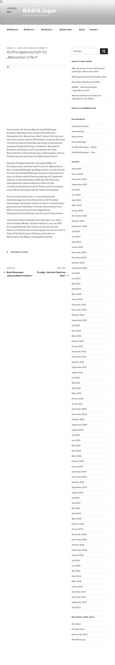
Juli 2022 (76, 325)
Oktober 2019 (78, 482)
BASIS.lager (40, 11)
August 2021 (77, 372)
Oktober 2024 (78, 221)
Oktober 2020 (78, 419)
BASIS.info (29, 29)
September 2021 (79, 367)
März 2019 (76, 519)
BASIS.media (66, 29)
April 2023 (76, 289)
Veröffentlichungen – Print (83, 152)
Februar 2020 (78, 461)
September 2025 (79, 184)
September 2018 (79, 550)
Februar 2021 (78, 398)
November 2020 (79, 414)
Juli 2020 (76, 435)
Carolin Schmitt (38, 48)
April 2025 (76, 200)
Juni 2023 (76, 278)
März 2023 (77, 294)
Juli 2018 (76, 560)
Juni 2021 (76, 377)
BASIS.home (12, 29)
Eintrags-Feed (78, 629)
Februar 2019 (78, 524)
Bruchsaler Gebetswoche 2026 (86, 82)
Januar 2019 (77, 529)
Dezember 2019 (79, 471)
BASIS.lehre (46, 29)
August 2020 (78, 430)
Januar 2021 (77, 404)
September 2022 (79, 320)
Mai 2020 (76, 445)
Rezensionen (77, 136)
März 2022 (76, 336)
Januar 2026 (77, 174)
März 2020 (77, 456)
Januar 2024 (77, 247)
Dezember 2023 (79, 252)
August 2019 (77, 492)
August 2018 (77, 555)
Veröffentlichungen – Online (84, 147)
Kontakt (93, 29)
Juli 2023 (76, 273)
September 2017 (79, 602)
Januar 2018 (77, 586)
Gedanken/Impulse (80, 126)
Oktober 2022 (78, 315)
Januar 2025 (77, 210)
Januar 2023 (77, 299)
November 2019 (79, 477)
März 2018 (76, 581)
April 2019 (76, 513)
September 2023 (79, 268)
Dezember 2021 (79, 351)
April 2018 (76, 576)
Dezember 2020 (79, 409)
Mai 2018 (76, 571)
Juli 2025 (76, 189)
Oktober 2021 (78, 362)
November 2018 (79, 539)
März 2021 (76, 393)
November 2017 (79, 597)
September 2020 (79, 424)
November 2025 (79, 179)
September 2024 (79, 226)
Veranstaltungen (79, 142)
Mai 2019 (76, 508)
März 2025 (77, 205)
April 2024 (76, 242)
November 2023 (79, 257)
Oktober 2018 (78, 545)
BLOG (82, 29)
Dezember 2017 (79, 592)
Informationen (19, 252)
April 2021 (76, 388)
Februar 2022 (78, 341)
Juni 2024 (76, 236)
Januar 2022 (77, 346)
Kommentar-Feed (79, 634)
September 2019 (79, 487)
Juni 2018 (76, 565)
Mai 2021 (76, 383)
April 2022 (76, 330)
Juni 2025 (76, 195)
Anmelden (76, 624)
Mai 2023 (76, 283)
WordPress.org (78, 639)
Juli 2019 (76, 498)
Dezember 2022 (79, 304)
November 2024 (79, 216)
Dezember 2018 (79, 534)
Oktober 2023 (78, 262)
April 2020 (76, 450)
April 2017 (76, 607)
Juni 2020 (76, 440)
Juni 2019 (76, 503)
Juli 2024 (76, 231)
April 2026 (76, 168)
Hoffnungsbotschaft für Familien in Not (89, 77)
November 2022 (79, 310)
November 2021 (79, 356)
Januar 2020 (77, 466)
